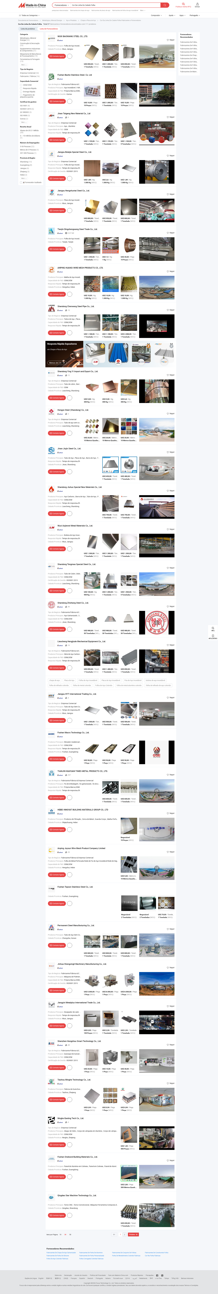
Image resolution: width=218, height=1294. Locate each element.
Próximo (132, 1234)
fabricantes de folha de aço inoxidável (125, 10)
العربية (135, 1278)
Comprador (155, 15)
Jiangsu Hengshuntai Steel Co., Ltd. (74, 190)
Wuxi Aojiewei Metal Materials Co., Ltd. (75, 525)
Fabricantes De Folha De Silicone (58, 1256)
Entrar (197, 6)
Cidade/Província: (55, 49)
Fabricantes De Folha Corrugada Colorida (196, 52)
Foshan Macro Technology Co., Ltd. (73, 732)
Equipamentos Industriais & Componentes (30, 49)
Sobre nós (58, 1275)
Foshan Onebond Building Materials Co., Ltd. (78, 1156)
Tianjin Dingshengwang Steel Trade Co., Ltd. (78, 229)
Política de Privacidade (98, 1275)
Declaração (68, 1275)
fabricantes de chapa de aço (79, 10)
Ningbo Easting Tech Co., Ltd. (71, 1118)
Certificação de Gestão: (57, 94)
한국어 (127, 1278)
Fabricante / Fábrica (30, 76)
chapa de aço (54, 680)
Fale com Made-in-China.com (118, 1275)
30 (65, 1235)
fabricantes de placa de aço (100, 10)
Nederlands (143, 1278)
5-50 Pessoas (27, 146)
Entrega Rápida (29, 91)
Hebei (23, 175)
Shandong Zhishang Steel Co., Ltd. (73, 602)
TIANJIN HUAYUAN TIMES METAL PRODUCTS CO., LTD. (83, 771)
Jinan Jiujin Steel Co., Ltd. (69, 448)
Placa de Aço (69, 680)
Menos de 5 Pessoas (29, 149)
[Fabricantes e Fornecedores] (32, 5)
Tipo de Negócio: (54, 84)
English (41, 1278)
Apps (182, 15)
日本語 (66, 1278)
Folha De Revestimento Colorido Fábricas (126, 1256)
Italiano (108, 1278)
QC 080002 (26, 112)
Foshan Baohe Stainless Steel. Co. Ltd (75, 74)
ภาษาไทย (158, 1278)
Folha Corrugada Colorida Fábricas (91, 1259)
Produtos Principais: (56, 45)
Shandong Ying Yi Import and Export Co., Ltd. (78, 371)
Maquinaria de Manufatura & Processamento (30, 55)
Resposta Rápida (29, 88)
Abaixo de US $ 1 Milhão (29, 131)
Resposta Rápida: (55, 132)
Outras (24, 118)
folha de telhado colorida (59, 685)
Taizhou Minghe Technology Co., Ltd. (74, 1079)
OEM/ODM (27, 85)
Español (82, 1278)
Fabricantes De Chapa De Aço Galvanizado (61, 1253)
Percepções (150, 1275)
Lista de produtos (28, 29)
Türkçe (166, 1278)
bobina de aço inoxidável (155, 680)
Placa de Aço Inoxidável (111, 680)
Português (99, 1278)
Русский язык (118, 1278)
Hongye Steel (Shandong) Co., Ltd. (73, 410)
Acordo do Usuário (81, 1275)
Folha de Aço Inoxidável (88, 680)
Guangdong (26, 165)
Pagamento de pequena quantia (27, 96)
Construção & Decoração (30, 44)
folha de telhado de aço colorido (158, 685)
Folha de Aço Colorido (103, 685)
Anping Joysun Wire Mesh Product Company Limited (81, 848)
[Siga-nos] (162, 1275)
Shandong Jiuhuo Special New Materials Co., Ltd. (80, 487)
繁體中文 (58, 1278)
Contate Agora (58, 56)
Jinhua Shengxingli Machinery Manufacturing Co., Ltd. (82, 964)
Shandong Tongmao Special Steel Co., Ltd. (77, 564)
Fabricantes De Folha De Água (192, 68)
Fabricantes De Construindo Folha (156, 1253)
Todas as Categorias (30, 15)
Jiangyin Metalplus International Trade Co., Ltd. (79, 1002)
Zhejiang (24, 171)
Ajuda (171, 15)
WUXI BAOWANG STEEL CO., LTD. (73, 36)
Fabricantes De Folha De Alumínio (91, 1253)
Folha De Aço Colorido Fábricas (57, 1259)
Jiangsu (24, 168)
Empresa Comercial (29, 73)
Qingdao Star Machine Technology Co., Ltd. (77, 1195)
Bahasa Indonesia (187, 1278)
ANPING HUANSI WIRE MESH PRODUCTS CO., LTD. (80, 267)
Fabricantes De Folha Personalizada (91, 1256)
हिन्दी (151, 1278)
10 (60, 1234)
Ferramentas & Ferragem (30, 60)
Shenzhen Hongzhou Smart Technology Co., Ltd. (79, 1041)
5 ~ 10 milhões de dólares (30, 137)
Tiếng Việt (175, 1278)
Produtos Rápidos (137, 1275)
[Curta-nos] (157, 1275)
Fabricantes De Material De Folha (193, 71)
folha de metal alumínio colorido (129, 685)
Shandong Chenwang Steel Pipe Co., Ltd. (76, 306)
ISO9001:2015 (27, 109)
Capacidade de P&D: (56, 91)
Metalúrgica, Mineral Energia (28, 39)
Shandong (26, 161)
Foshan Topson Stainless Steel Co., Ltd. (75, 886)
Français (74, 1278)
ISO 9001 (25, 105)
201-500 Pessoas (28, 153)
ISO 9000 (25, 115)
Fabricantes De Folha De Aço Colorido (195, 42)
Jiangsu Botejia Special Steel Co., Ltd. (75, 152)
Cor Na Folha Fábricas (152, 1256)
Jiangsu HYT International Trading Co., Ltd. (77, 694)
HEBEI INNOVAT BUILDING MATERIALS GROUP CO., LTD (83, 809)
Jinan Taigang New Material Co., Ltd (74, 113)
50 (70, 1234)
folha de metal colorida (82, 685)
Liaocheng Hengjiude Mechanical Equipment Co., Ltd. (82, 641)
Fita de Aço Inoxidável (132, 680)
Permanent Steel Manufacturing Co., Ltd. (76, 925)
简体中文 (49, 1278)
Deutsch (90, 1278)
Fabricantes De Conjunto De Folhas (124, 1253)
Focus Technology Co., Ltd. (105, 1283)
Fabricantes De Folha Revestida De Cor (195, 62)
